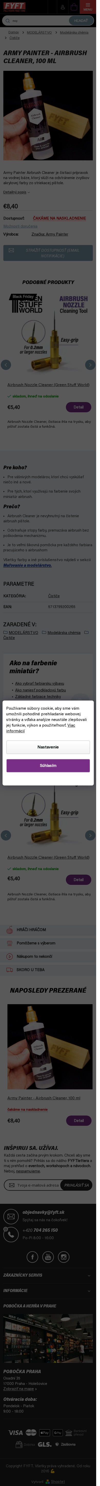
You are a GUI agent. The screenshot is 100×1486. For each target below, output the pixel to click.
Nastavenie (48, 747)
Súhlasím (48, 766)
